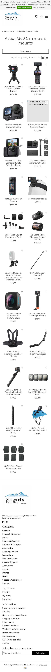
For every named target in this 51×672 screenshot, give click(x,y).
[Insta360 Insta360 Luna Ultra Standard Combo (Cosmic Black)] (38, 73)
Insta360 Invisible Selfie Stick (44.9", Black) (13, 430)
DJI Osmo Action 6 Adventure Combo (38, 161)
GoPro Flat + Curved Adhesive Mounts (13, 467)
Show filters (25, 51)
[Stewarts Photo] (12, 17)
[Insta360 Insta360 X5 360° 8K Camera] (13, 185)
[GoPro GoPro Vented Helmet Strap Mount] (38, 415)
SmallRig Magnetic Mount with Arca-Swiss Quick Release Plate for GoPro (13, 276)
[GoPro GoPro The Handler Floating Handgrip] (38, 300)
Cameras (11, 31)
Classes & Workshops (12, 580)
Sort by (25, 58)
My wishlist (7, 599)
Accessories (7, 548)
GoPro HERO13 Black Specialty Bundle (37, 125)
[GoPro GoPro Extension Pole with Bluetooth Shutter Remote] (13, 376)
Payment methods (10, 625)
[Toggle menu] (46, 16)
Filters (5, 537)
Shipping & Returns (11, 618)
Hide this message (24, 7)
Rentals (5, 583)
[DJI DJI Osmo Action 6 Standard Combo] (13, 111)
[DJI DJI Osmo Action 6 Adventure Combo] (38, 147)
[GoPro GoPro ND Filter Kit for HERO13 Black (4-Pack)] (38, 376)
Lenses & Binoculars (11, 534)
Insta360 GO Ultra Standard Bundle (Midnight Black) (13, 162)
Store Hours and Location (13, 608)
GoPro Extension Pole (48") (37, 274)
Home (4, 31)
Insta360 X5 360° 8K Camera (13, 199)
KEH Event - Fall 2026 (11, 639)
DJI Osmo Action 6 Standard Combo (13, 125)
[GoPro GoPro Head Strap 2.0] (38, 185)
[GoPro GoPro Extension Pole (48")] (38, 259)
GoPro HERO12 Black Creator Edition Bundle (13, 88)
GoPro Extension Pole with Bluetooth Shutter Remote (13, 392)
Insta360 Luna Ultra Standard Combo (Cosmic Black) (37, 88)
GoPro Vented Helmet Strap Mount (37, 429)
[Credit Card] (25, 668)
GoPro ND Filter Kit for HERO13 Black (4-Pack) (37, 392)
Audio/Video (7, 565)
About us (6, 611)
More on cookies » (39, 7)
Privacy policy (8, 622)
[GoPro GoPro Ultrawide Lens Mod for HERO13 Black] (13, 300)
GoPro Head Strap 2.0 (37, 198)
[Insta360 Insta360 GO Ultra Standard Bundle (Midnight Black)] (13, 147)
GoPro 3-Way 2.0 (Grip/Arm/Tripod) (38, 352)
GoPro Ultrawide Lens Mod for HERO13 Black (13, 315)
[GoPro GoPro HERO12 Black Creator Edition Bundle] (13, 73)
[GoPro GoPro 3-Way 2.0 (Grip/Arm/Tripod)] (38, 338)
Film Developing (9, 636)
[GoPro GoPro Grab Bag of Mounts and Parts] (13, 221)
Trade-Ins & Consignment (13, 629)
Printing (6, 569)
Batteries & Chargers (11, 544)
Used (4, 576)
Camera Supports (10, 562)
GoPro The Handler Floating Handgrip (37, 314)
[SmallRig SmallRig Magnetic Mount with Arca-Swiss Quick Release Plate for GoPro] (13, 259)
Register (6, 592)
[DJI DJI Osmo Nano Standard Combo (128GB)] (38, 221)
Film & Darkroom (9, 558)
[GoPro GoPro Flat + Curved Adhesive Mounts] (13, 453)
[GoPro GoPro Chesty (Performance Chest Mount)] (13, 338)
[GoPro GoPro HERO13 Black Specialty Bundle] (38, 111)
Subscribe (40, 653)
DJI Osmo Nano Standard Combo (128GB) (37, 237)
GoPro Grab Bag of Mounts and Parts (13, 235)
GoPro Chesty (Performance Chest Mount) (13, 353)
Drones (5, 572)
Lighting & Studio (10, 551)
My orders (7, 595)
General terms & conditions (14, 615)
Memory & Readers (10, 541)
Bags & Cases (8, 555)
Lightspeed (43, 665)
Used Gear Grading (10, 632)
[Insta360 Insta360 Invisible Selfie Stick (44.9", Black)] (13, 415)
